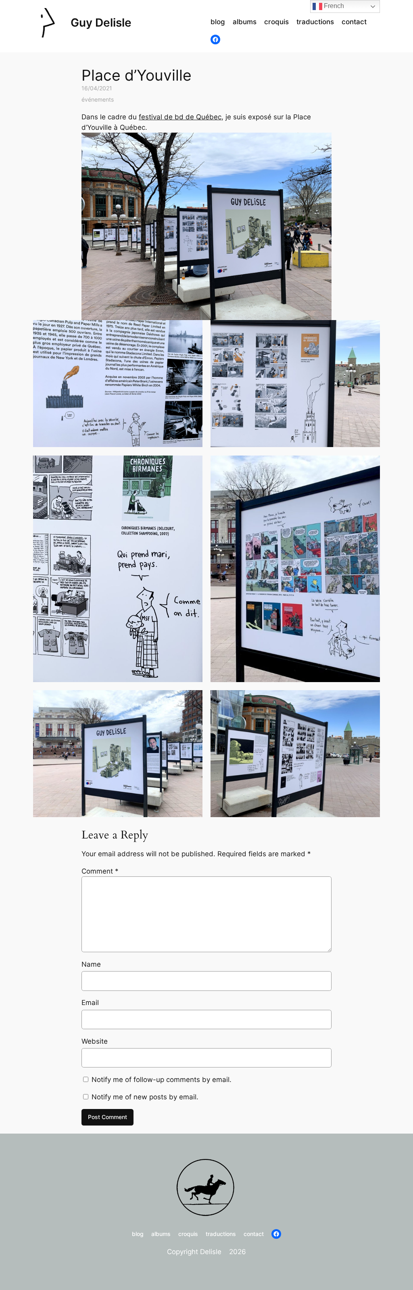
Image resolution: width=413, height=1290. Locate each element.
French (333, 5)
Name (91, 964)
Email (90, 1003)
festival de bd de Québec (180, 117)
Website (94, 1041)
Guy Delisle (101, 22)
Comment (100, 871)
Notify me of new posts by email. (145, 1097)
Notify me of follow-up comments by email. (162, 1080)
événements (97, 99)
